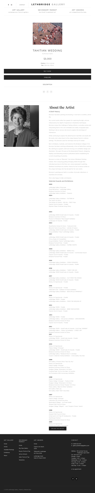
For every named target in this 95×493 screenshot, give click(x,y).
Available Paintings (9, 449)
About (5, 455)
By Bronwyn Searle (47, 53)
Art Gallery (18, 11)
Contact (22, 4)
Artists (5, 446)
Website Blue (27, 489)
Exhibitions (7, 452)
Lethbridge (48, 4)
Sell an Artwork (23, 454)
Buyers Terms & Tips (24, 451)
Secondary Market (47, 11)
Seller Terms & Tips (24, 457)
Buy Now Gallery (23, 448)
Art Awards (78, 11)
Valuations (21, 460)
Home (5, 443)
